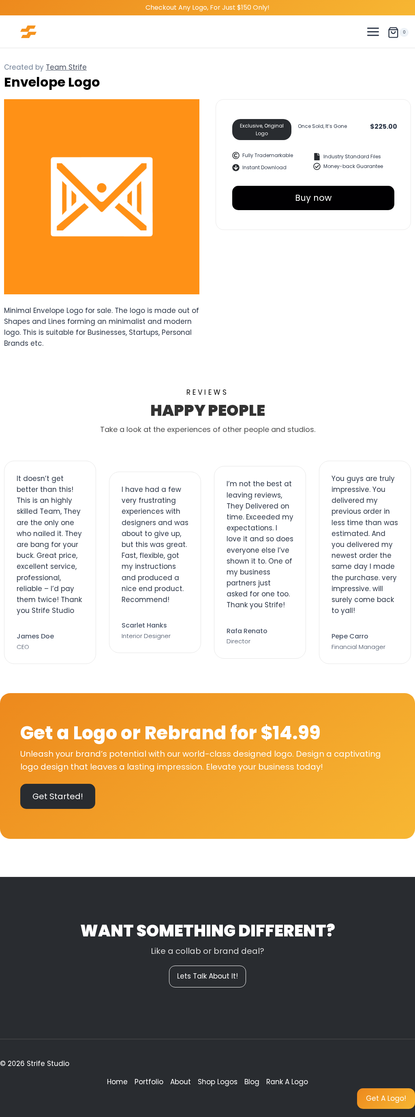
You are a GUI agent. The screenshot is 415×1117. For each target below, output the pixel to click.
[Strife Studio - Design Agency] (28, 32)
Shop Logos (217, 1082)
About (180, 1082)
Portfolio (149, 1082)
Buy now (313, 198)
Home (117, 1082)
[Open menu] (373, 31)
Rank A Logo (287, 1082)
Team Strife (66, 67)
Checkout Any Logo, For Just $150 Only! (207, 7)
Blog (251, 1082)
